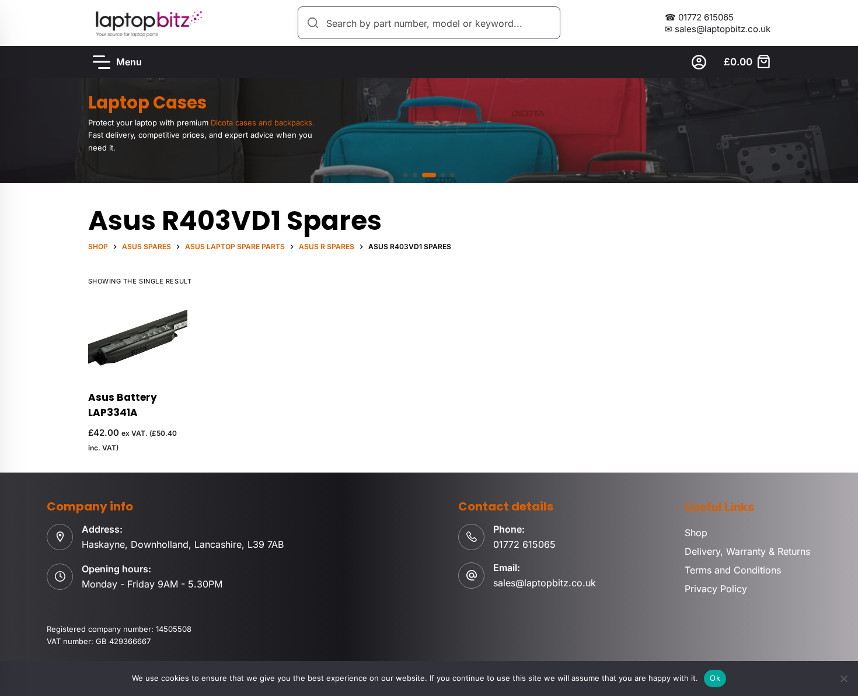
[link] (429, 130)
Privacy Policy (716, 588)
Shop (696, 532)
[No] (843, 678)
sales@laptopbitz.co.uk (544, 583)
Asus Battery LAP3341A (122, 404)
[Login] (699, 62)
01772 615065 (524, 544)
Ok (715, 678)
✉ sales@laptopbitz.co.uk (717, 28)
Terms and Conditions (733, 570)
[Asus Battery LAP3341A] (137, 338)
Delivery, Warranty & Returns (747, 551)
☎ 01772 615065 (699, 17)
